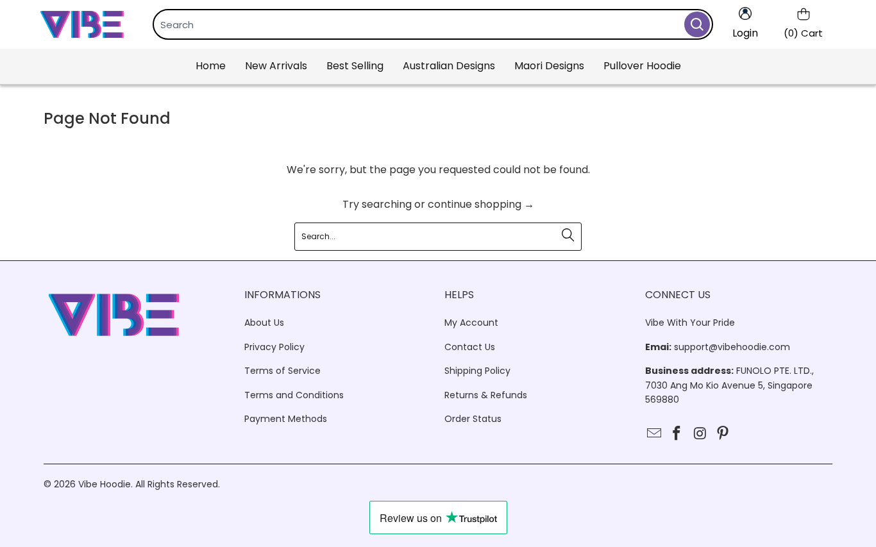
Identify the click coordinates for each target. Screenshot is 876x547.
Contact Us (469, 347)
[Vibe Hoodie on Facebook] (677, 434)
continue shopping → (481, 204)
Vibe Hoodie (104, 484)
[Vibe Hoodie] (82, 24)
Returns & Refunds (485, 395)
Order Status (472, 418)
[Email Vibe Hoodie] (654, 434)
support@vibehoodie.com (732, 347)
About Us (264, 322)
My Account (471, 322)
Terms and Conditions (294, 395)
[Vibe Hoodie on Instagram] (700, 434)
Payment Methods (285, 418)
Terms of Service (282, 370)
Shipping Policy (477, 370)
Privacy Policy (274, 347)
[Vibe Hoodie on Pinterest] (723, 434)
